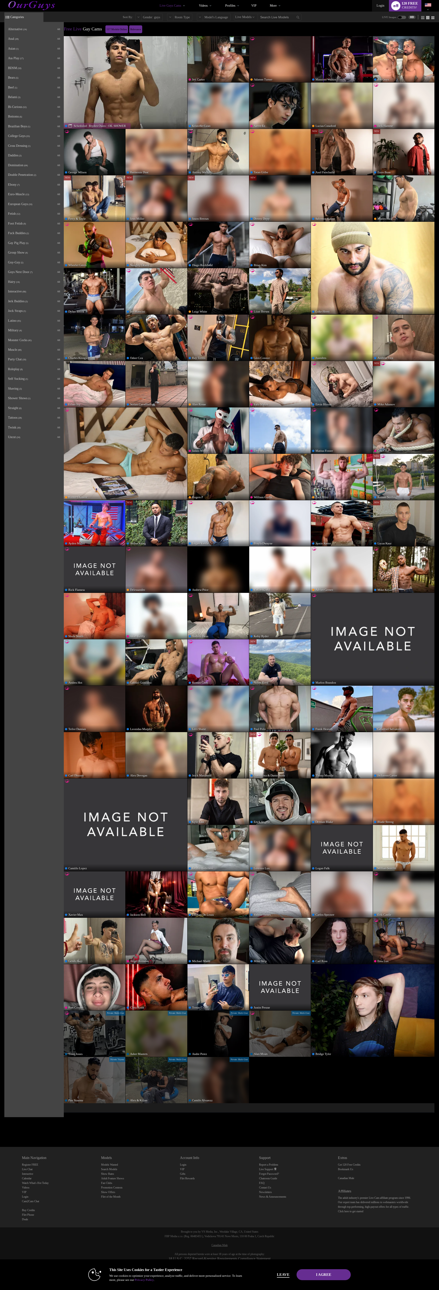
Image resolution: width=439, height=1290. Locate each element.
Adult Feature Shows (112, 1178)
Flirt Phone (28, 1214)
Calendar (27, 1178)
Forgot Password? (269, 1173)
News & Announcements (272, 1196)
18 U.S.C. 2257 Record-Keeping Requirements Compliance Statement (219, 1259)
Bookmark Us (345, 1169)
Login (380, 5)
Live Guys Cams (170, 5)
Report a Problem (268, 1164)
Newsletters (265, 1192)
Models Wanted (109, 1164)
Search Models (109, 1169)
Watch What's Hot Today (35, 1183)
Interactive (27, 1173)
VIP (254, 5)
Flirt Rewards (187, 1178)
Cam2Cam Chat (30, 1201)
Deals (25, 1219)
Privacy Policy (144, 1280)
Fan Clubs (106, 1183)
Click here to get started (350, 1211)
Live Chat (27, 1169)
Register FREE (30, 1164)
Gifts (182, 1173)
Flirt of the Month (110, 1196)
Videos (203, 5)
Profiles (230, 5)
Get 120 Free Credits (349, 1164)
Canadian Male (346, 1178)
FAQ (262, 1183)
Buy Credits (28, 1210)
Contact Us (265, 1187)
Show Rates (107, 1173)
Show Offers (108, 1192)
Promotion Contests (112, 1187)
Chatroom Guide (268, 1178)
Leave (283, 1275)
